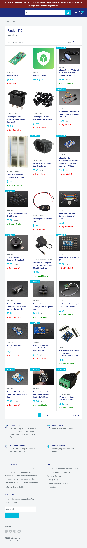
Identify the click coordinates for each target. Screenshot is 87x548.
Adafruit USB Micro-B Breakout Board (15, 346)
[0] (80, 12)
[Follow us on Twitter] (10, 531)
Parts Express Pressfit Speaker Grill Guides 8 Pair (42, 118)
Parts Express (12, 114)
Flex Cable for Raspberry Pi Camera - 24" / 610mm (69, 305)
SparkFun (10, 72)
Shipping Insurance (40, 75)
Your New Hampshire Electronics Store (62, 469)
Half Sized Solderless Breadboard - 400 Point (15, 176)
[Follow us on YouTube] (19, 531)
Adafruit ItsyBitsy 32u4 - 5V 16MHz (69, 258)
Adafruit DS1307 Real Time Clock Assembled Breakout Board (17, 394)
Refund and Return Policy (57, 483)
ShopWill (36, 72)
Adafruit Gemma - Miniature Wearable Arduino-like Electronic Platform (43, 394)
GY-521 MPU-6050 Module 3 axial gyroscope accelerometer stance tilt (69, 353)
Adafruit (62, 67)
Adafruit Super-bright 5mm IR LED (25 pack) (17, 214)
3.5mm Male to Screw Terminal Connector (67, 398)
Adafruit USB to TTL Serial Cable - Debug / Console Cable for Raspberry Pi (69, 72)
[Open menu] (6, 13)
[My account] (76, 12)
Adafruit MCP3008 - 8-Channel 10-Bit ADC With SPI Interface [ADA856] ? (17, 306)
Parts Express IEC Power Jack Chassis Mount (42, 164)
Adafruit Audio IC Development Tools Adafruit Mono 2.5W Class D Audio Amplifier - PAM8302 (69, 162)
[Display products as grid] (74, 42)
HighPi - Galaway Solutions (43, 259)
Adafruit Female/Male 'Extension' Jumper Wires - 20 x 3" (68, 216)
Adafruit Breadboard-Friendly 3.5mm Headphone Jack (43, 306)
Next (74, 415)
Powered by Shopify (12, 541)
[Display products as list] (78, 42)
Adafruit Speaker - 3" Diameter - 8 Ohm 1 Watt (16, 258)
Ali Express (63, 347)
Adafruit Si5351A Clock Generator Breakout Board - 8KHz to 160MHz (43, 347)
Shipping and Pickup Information (60, 472)
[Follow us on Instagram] (14, 531)
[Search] (68, 12)
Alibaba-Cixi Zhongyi (14, 171)
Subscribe (12, 516)
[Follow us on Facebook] (6, 531)
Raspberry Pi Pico (13, 75)
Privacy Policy (52, 480)
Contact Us (51, 487)
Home (7, 21)
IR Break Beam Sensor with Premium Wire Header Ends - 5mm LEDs (69, 114)
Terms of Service (54, 476)
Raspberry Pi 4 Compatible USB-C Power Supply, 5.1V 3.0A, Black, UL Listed (42, 265)
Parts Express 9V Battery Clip (42, 220)
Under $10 (14, 21)
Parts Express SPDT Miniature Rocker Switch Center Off (16, 119)
